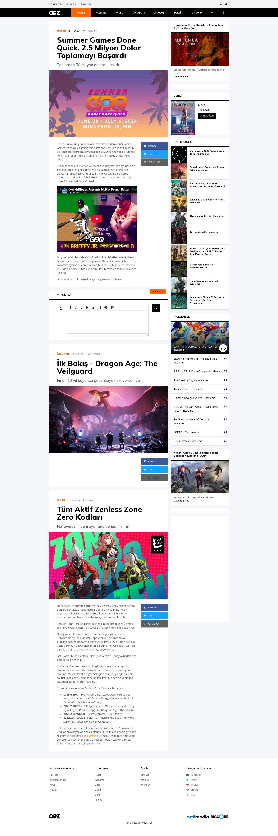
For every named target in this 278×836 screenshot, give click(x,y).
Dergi (177, 12)
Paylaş (152, 145)
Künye (52, 784)
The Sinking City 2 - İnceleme (207, 215)
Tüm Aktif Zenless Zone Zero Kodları (99, 513)
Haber (81, 12)
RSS (193, 794)
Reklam (53, 789)
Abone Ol (145, 784)
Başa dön (158, 291)
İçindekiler (207, 115)
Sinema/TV (139, 12)
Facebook (196, 774)
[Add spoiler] (106, 307)
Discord (197, 12)
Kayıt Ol (145, 779)
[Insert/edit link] (94, 307)
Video (119, 12)
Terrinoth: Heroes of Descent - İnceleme (192, 421)
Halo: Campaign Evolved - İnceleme (204, 282)
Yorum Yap (154, 162)
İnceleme (100, 12)
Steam (194, 789)
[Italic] (76, 307)
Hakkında (53, 774)
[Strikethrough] (87, 307)
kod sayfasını (91, 736)
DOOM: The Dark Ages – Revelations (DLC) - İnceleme (196, 408)
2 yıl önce (75, 30)
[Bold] (70, 307)
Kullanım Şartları (57, 779)
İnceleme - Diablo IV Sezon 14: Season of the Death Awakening (207, 300)
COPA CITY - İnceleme (186, 432)
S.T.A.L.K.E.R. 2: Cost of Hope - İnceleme (207, 201)
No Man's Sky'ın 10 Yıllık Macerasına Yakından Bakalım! (207, 185)
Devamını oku (181, 76)
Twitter (194, 779)
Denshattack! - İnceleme (188, 441)
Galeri (98, 789)
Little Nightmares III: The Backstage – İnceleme (196, 360)
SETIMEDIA (71, 4)
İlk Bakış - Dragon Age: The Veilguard (107, 367)
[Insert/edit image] (99, 307)
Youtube (195, 784)
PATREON (86, 4)
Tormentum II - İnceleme (204, 232)
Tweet (152, 154)
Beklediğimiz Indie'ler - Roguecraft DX (203, 266)
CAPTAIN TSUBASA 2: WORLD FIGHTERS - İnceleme (200, 348)
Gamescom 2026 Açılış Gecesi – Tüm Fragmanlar (208, 152)
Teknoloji (158, 12)
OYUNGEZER (55, 4)
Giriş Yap (145, 774)
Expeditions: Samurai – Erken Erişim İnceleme (207, 169)
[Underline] (81, 307)
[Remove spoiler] (111, 307)
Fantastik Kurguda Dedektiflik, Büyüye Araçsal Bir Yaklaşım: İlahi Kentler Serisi (207, 251)
